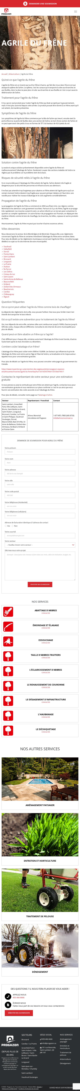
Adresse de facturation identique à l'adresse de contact (26, 522)
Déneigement (65, 1063)
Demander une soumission (43, 3)
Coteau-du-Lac (9, 274)
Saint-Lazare (8, 276)
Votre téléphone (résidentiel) (16, 502)
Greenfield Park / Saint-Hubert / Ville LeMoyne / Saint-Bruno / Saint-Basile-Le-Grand (30, 1053)
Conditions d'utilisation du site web (29, 1089)
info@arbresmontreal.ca (62, 418)
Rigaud (6, 297)
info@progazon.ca (49, 1043)
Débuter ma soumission (19, 1013)
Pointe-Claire (9, 254)
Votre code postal (12, 491)
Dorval (6, 251)
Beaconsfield (9, 282)
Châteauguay (9, 294)
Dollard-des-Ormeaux (12, 287)
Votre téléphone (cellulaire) (15, 512)
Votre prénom (10, 448)
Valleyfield (8, 249)
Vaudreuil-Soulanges (30, 1077)
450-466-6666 (47, 1039)
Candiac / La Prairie (29, 1044)
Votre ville (9, 480)
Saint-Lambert (9, 256)
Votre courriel (10, 532)
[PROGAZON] (6, 11)
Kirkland (7, 284)
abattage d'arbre (45, 395)
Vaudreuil (7, 246)
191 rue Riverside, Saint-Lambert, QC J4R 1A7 (48, 1050)
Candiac (7, 292)
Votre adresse (10, 470)
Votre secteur (10, 541)
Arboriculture (14, 74)
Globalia (39, 1087)
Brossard (7, 259)
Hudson (7, 266)
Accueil (4, 74)
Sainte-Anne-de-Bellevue (13, 279)
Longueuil (7, 261)
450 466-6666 (18, 997)
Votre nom (9, 459)
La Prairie (7, 264)
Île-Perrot (7, 269)
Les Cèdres (8, 271)
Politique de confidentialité (9, 1089)
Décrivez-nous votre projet (15, 550)
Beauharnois (9, 289)
